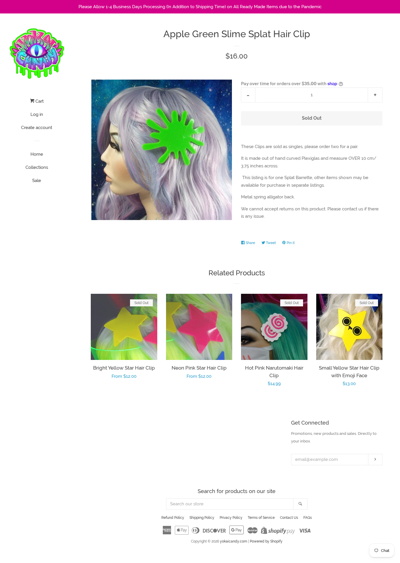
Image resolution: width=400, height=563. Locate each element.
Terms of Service (261, 518)
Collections (36, 167)
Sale (36, 180)
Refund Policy (172, 518)
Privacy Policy (231, 518)
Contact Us (289, 518)
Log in (36, 114)
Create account (36, 127)
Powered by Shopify (266, 541)
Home (36, 154)
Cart (39, 101)
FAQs (307, 518)
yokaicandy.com (233, 541)
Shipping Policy (201, 518)
